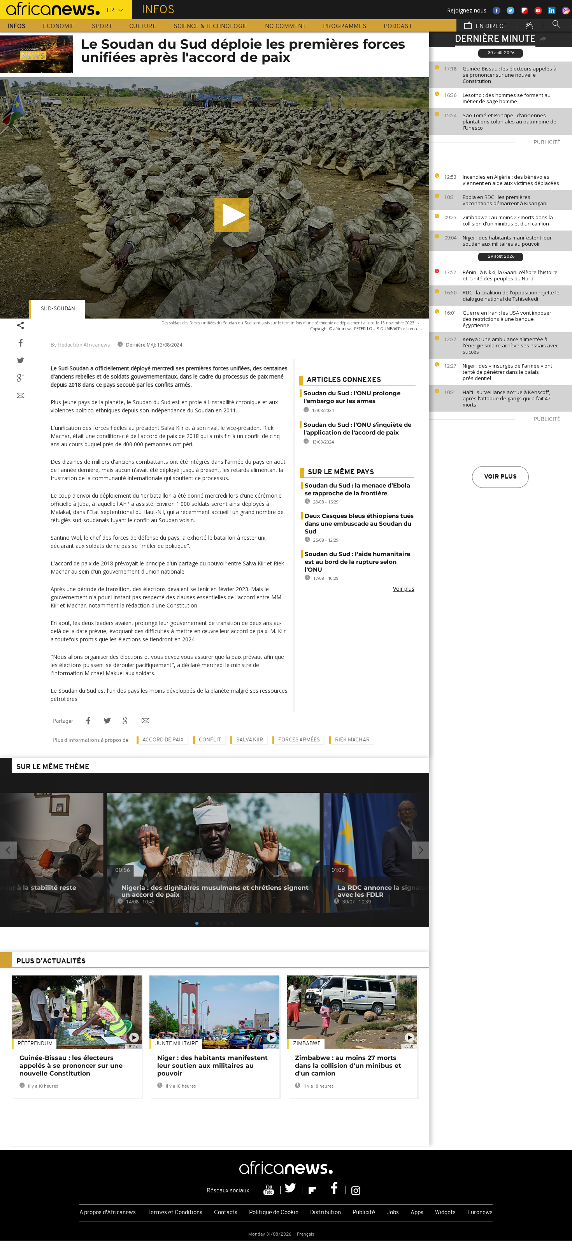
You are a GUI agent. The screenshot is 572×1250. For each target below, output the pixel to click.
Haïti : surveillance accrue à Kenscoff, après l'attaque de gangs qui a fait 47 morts (506, 398)
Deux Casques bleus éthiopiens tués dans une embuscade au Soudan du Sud (359, 523)
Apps (417, 1213)
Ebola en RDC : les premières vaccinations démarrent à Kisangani (505, 200)
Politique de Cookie (273, 1213)
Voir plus (500, 477)
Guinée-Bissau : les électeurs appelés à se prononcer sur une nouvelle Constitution (509, 74)
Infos (17, 26)
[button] (231, 215)
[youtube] (270, 1190)
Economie (59, 26)
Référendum (35, 1044)
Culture (142, 26)
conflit (210, 740)
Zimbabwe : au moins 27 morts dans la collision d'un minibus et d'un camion (508, 220)
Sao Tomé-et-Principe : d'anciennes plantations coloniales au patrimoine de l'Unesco (509, 121)
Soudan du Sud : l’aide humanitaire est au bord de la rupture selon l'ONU (357, 561)
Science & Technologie (211, 26)
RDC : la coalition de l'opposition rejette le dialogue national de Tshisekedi (511, 295)
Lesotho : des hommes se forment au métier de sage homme (507, 98)
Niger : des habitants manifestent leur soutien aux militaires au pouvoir (507, 240)
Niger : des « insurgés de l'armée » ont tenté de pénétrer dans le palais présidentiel (507, 372)
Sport (102, 26)
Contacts (225, 1213)
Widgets (445, 1213)
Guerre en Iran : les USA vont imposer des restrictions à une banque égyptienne (507, 319)
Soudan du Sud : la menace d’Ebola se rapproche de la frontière (357, 489)
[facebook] (335, 1190)
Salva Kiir (249, 740)
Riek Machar (352, 740)
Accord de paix (163, 740)
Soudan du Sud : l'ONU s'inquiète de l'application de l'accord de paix (357, 428)
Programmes (345, 26)
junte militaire (176, 1044)
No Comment (285, 26)
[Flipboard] (313, 1190)
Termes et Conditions (174, 1213)
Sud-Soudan (58, 309)
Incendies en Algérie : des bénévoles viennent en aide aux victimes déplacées (511, 180)
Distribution (325, 1213)
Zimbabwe (307, 1044)
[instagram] (356, 1190)
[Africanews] (50, 8)
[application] (214, 198)
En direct (490, 26)
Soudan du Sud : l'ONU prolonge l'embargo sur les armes (352, 397)
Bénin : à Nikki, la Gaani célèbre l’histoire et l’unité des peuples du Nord (510, 275)
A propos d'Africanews (107, 1213)
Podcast (398, 26)
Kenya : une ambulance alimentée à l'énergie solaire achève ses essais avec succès (510, 345)
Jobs (393, 1213)
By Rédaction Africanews (80, 345)
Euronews (480, 1213)
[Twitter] (291, 1190)
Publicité (364, 1213)
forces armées (299, 740)
